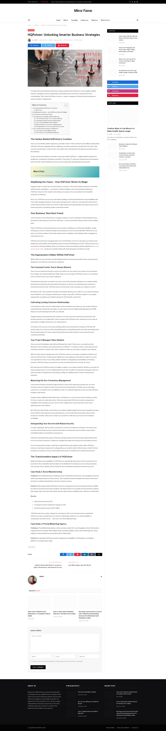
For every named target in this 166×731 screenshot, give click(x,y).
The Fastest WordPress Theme (87, 692)
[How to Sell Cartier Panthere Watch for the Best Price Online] (65, 602)
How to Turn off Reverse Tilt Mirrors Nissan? (88, 703)
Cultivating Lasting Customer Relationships (48, 120)
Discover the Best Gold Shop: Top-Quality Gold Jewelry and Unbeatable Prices (127, 166)
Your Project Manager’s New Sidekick (47, 122)
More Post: (39, 110)
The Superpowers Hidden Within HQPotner (46, 116)
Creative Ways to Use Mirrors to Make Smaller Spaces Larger (120, 129)
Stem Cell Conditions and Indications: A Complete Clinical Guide (71, 2)
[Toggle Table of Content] (65, 105)
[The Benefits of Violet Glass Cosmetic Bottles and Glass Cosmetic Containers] (112, 155)
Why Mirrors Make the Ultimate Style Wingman (128, 145)
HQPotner (32, 547)
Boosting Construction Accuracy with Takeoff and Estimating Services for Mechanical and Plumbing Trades (90, 615)
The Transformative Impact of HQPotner (45, 128)
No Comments (69, 40)
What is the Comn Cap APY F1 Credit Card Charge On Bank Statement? (127, 61)
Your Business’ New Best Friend (42, 114)
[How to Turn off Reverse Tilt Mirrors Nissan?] (71, 704)
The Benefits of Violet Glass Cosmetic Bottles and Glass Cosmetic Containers (127, 155)
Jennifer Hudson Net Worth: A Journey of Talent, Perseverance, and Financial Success (47, 566)
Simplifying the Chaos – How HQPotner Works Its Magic (50, 112)
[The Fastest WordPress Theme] (71, 694)
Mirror (65, 20)
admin (35, 40)
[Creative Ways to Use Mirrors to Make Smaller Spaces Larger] (122, 116)
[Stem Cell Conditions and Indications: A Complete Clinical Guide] (39, 602)
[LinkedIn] (21, 106)
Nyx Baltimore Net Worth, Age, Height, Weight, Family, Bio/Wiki (128, 72)
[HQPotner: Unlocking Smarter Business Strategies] (65, 68)
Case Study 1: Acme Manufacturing (46, 130)
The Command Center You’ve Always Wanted (49, 118)
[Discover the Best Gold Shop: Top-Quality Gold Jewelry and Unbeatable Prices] (112, 166)
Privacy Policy (110, 728)
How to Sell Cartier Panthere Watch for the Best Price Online (64, 613)
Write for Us (105, 20)
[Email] (21, 116)
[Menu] (29, 20)
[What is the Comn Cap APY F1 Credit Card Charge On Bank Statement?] (112, 61)
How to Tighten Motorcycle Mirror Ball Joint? (88, 712)
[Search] (137, 20)
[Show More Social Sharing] (71, 45)
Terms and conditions (123, 728)
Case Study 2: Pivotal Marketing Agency (47, 132)
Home (58, 20)
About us (94, 20)
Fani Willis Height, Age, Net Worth (79, 565)
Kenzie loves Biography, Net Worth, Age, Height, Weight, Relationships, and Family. (127, 50)
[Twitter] (21, 101)
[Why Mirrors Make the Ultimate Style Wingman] (112, 146)
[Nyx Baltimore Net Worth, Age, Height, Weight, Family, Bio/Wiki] (112, 73)
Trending (74, 20)
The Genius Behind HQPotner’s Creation (45, 108)
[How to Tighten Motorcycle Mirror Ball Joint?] (71, 713)
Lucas (110, 134)
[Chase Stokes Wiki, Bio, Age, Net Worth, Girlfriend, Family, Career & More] (112, 38)
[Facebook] (21, 96)
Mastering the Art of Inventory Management (49, 124)
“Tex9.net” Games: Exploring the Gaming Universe (48, 175)
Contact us (84, 20)
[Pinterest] (21, 111)
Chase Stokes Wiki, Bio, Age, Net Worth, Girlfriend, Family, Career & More (128, 38)
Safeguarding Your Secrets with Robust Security (50, 126)
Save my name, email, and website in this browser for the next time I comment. (58, 661)
